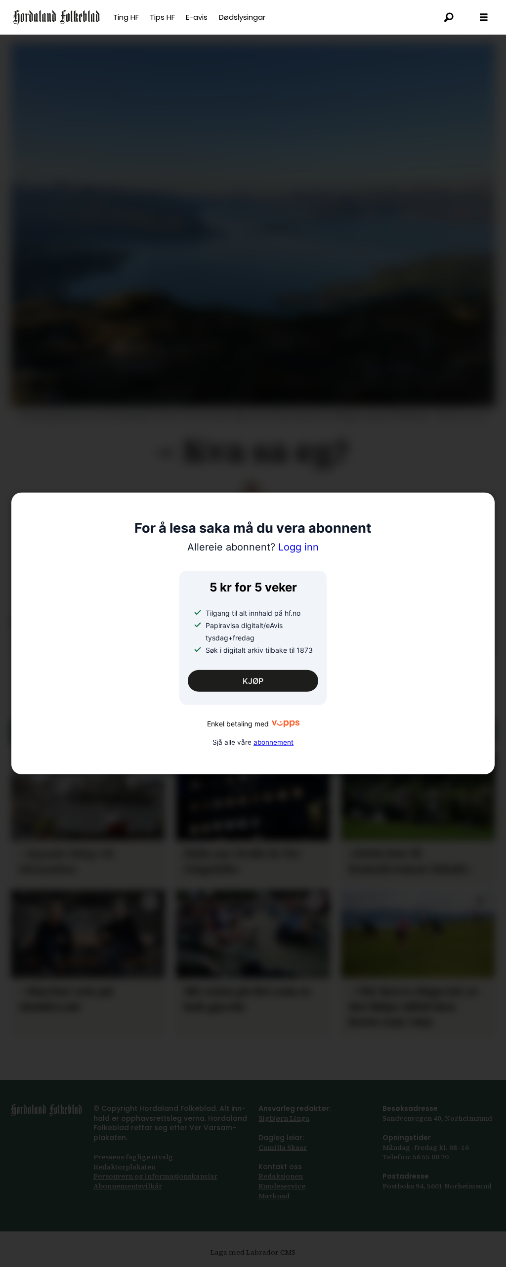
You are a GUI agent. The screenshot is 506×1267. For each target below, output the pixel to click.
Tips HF (162, 17)
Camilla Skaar (282, 1147)
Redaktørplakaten (124, 1167)
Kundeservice (281, 1186)
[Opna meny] (484, 17)
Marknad (274, 1196)
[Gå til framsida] (56, 17)
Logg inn (253, 547)
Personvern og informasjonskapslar (155, 1176)
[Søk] (449, 17)
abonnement (273, 742)
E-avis (197, 17)
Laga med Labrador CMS (253, 1252)
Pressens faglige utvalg (133, 1157)
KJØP (253, 681)
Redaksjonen (280, 1176)
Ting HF (126, 17)
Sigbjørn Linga (283, 1118)
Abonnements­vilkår (127, 1186)
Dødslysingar (242, 17)
